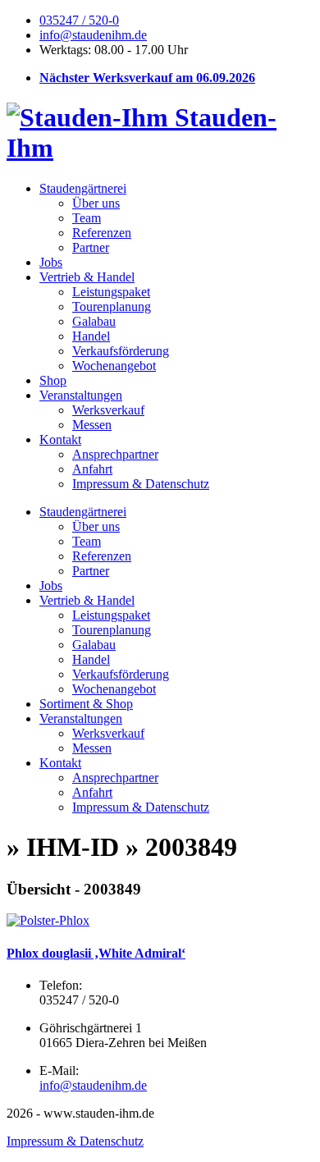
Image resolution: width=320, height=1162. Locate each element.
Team (86, 218)
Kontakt (60, 439)
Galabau (94, 321)
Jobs (50, 262)
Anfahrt (92, 469)
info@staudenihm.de (93, 35)
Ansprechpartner (115, 454)
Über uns (96, 203)
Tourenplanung (111, 306)
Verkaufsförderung (120, 351)
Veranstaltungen (80, 395)
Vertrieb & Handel (87, 277)
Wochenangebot (114, 366)
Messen (92, 425)
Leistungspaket (111, 292)
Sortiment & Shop (86, 704)
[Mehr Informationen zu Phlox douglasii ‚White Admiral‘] (48, 920)
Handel (91, 336)
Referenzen (101, 233)
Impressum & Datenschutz (140, 484)
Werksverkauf (108, 410)
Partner (90, 247)
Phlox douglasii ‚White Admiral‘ (96, 953)
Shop (52, 380)
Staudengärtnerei (82, 188)
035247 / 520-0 (79, 20)
